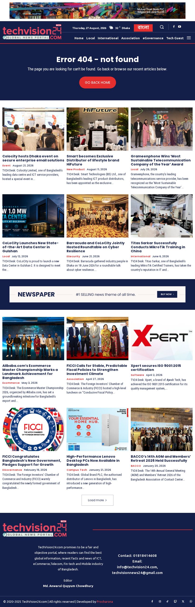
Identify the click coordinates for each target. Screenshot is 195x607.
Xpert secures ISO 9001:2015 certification (156, 367)
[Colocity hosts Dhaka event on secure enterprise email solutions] (33, 129)
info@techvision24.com (137, 567)
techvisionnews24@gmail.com (137, 573)
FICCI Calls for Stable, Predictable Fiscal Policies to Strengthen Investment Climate (97, 369)
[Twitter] (183, 601)
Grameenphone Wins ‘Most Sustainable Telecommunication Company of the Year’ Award (161, 160)
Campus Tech (77, 469)
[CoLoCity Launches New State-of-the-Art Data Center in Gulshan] (33, 216)
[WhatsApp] (191, 601)
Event (6, 165)
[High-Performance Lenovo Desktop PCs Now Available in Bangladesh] (97, 429)
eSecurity (73, 256)
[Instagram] (160, 601)
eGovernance (12, 469)
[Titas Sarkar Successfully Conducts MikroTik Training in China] (162, 216)
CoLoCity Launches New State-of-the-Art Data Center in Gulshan (30, 247)
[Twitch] (175, 601)
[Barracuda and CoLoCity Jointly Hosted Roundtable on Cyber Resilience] (97, 216)
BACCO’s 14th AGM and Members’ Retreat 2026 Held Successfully (161, 458)
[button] (162, 27)
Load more (96, 500)
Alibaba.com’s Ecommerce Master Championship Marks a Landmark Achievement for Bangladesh (30, 371)
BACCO (136, 465)
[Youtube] (179, 27)
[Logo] (12, 32)
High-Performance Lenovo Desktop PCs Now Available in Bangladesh (93, 460)
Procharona (105, 601)
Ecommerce (11, 382)
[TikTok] (167, 601)
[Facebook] (174, 27)
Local (134, 169)
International (140, 256)
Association (75, 379)
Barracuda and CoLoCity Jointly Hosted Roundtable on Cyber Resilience (96, 247)
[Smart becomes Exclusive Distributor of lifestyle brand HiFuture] (97, 129)
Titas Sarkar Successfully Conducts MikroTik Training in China (158, 247)
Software (137, 375)
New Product (76, 169)
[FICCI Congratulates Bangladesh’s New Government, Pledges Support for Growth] (33, 429)
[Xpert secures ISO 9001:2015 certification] (162, 338)
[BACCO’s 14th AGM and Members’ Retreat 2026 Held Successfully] (162, 429)
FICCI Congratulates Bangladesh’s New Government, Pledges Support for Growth (31, 460)
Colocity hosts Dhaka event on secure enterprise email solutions (33, 158)
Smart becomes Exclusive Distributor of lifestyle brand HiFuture (93, 160)
